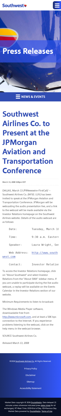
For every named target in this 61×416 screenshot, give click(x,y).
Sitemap (30, 382)
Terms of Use (46, 411)
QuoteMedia (36, 402)
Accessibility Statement (30, 388)
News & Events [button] (33, 97)
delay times (45, 405)
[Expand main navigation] (57, 5)
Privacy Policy (30, 369)
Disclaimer (31, 375)
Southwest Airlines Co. (24, 361)
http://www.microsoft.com (16, 316)
